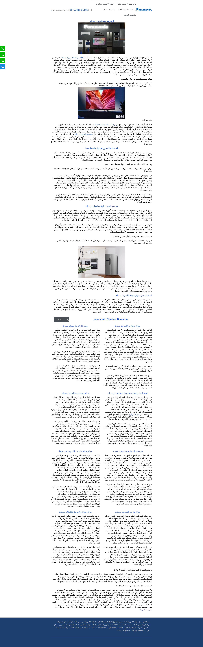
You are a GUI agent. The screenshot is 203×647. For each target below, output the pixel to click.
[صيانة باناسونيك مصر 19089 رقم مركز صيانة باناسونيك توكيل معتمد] (144, 9)
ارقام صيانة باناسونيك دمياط (72, 57)
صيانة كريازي (134, 414)
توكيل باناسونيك (145, 609)
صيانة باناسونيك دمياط (83, 134)
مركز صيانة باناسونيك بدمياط (106, 124)
